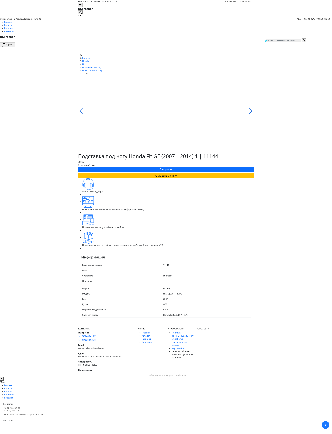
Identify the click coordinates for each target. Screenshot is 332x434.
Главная (8, 22)
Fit (83, 64)
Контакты (9, 31)
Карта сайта (178, 348)
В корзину (166, 169)
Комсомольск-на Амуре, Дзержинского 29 (97, 1)
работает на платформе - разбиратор (168, 375)
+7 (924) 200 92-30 (245, 2)
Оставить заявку (166, 175)
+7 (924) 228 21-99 (229, 2)
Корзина (8, 397)
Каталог (8, 25)
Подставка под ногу (92, 70)
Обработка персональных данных (179, 342)
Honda (85, 61)
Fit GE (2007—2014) (91, 67)
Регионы (8, 28)
